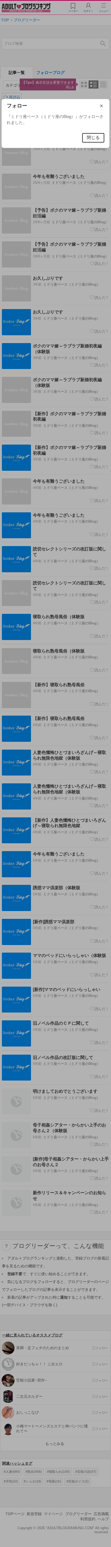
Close (105, 105)
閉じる (93, 137)
